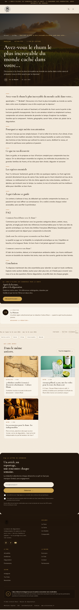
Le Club (43, 556)
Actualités (7, 553)
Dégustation (8, 560)
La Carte (44, 527)
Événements (8, 563)
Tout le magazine (65, 351)
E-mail (77, 331)
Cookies (36, 605)
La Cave (44, 524)
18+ (8, 594)
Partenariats (45, 563)
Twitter (64, 332)
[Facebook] (11, 543)
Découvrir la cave (12, 299)
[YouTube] (15, 543)
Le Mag (14, 35)
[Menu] (73, 9)
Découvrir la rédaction (19, 320)
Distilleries (7, 556)
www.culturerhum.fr (47, 605)
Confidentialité (27, 605)
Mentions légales (10, 605)
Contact (44, 560)
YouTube (7, 577)
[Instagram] (6, 543)
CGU (18, 605)
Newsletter (7, 580)
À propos (44, 553)
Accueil (6, 35)
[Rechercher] (69, 9)
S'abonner (28, 490)
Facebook (70, 332)
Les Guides (44, 531)
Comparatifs (45, 534)
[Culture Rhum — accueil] (7, 9)
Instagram (7, 573)
